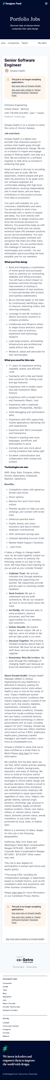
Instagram (7, 1029)
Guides (5, 987)
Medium (6, 1036)
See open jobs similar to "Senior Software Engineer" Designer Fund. (26, 93)
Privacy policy (18, 967)
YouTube (6, 1033)
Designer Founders (10, 1010)
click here (24, 753)
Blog (4, 993)
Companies (7, 983)
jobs (3, 43)
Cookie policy (31, 967)
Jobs (4, 1000)
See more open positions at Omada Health (25, 939)
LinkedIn (6, 1023)
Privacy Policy (33, 1074)
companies (13, 43)
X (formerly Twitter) (11, 1026)
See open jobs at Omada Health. (26, 86)
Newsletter (7, 997)
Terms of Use (23, 1074)
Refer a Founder (9, 1003)
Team (5, 990)
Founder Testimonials (11, 1007)
